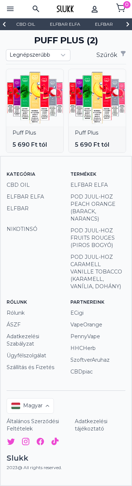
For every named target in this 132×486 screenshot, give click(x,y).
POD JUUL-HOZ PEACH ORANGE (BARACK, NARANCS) (92, 207)
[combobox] (38, 55)
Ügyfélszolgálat (26, 355)
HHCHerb (83, 348)
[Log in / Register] (94, 8)
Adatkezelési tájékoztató (91, 425)
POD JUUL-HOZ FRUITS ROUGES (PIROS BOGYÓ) (92, 238)
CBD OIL (18, 185)
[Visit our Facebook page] (40, 443)
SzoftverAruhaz (90, 360)
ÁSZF (14, 324)
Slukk (17, 458)
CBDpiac (81, 371)
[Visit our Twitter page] (11, 443)
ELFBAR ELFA (25, 196)
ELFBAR (18, 208)
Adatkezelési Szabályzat (23, 340)
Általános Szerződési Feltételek (33, 425)
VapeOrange (86, 324)
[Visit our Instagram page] (25, 443)
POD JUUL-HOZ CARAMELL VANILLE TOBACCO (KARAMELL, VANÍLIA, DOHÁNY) (96, 272)
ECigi (77, 313)
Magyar (33, 405)
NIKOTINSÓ (22, 229)
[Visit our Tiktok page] (55, 443)
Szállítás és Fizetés (30, 367)
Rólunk (16, 313)
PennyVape (85, 336)
